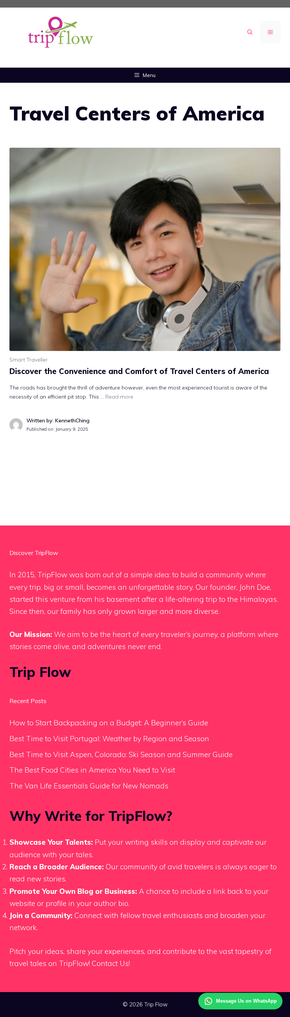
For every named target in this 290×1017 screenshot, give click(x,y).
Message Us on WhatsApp (246, 1001)
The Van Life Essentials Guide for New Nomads (88, 785)
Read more (119, 396)
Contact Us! (111, 963)
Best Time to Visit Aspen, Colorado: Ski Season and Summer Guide (121, 754)
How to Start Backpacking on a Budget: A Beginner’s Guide (108, 722)
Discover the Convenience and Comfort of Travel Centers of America (139, 371)
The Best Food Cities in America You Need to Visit (92, 769)
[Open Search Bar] (250, 32)
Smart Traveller (28, 359)
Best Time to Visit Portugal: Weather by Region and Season (109, 738)
